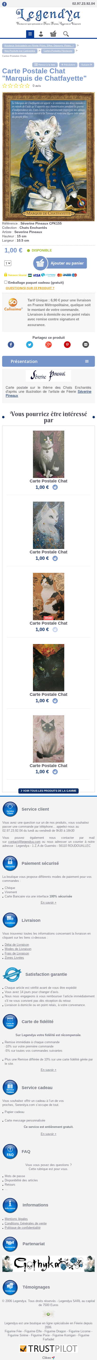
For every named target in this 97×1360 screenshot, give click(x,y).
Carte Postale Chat (48, 481)
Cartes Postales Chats (14, 56)
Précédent (69, 64)
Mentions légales (16, 1219)
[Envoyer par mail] (85, 344)
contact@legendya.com (24, 841)
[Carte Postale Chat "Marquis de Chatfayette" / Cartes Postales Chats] (48, 156)
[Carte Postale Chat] (48, 454)
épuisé (48, 618)
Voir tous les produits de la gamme (49, 790)
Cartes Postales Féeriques (58, 50)
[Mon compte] (40, 34)
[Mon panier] (53, 33)
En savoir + (49, 902)
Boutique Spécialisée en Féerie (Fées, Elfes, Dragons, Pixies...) (38, 45)
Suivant (85, 64)
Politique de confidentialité (22, 1227)
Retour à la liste (46, 64)
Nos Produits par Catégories (19, 50)
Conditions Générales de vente (26, 1223)
